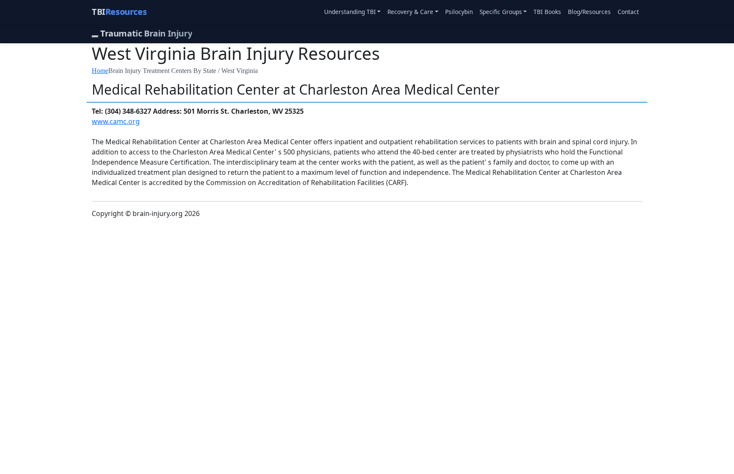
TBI (119, 11)
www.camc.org (116, 121)
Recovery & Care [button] (410, 12)
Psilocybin (459, 12)
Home (100, 70)
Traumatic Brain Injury (146, 33)
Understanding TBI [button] (350, 12)
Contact (628, 12)
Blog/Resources (589, 12)
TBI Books (547, 12)
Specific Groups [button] (501, 12)
